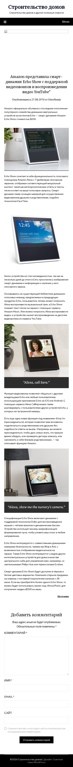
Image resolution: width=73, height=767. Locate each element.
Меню (65, 21)
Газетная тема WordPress (45, 761)
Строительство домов (36, 7)
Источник (63, 596)
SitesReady (54, 99)
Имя (8, 680)
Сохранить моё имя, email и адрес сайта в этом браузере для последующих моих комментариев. (37, 730)
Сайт (8, 712)
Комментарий (15, 632)
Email (9, 696)
